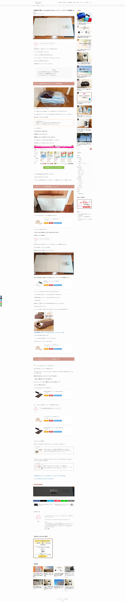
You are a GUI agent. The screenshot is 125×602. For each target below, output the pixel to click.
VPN (79, 165)
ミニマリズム (40, 484)
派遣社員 (80, 176)
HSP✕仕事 (79, 167)
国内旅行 (80, 161)
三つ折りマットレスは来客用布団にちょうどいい (47, 73)
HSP (79, 155)
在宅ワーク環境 (81, 174)
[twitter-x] (47, 528)
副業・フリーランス (81, 172)
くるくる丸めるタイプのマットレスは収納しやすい (48, 75)
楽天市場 (51, 285)
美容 (79, 191)
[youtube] (48, 528)
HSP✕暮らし (36, 484)
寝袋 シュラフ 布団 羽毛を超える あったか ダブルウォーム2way (49, 332)
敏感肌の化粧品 (81, 193)
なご (38, 521)
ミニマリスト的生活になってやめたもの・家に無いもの (44, 478)
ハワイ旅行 (80, 159)
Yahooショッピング (58, 285)
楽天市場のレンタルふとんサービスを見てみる (54, 167)
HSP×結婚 (80, 180)
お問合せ (66, 598)
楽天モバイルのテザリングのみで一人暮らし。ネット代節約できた (55, 465)
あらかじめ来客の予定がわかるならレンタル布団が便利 (48, 71)
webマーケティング (81, 170)
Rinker (47, 282)
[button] (36, 501)
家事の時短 (80, 185)
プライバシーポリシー (61, 598)
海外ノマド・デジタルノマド (83, 163)
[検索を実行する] (91, 149)
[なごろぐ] (38, 2)
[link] (45, 528)
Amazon (46, 285)
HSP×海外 (79, 157)
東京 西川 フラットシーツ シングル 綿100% (51, 281)
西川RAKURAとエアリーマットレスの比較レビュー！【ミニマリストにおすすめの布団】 (49, 475)
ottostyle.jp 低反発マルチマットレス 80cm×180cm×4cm (53, 391)
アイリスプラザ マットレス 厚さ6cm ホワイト (52, 218)
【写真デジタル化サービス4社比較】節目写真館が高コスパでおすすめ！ (56, 449)
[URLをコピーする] (71, 501)
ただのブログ (80, 187)
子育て (79, 189)
